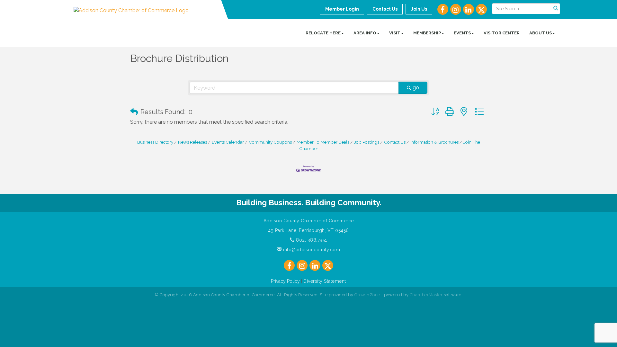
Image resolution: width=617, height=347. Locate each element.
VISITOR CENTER (502, 33)
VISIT (394, 33)
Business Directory (155, 142)
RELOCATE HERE (323, 33)
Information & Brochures (434, 142)
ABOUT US (540, 33)
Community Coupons (270, 142)
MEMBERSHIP (427, 33)
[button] (134, 112)
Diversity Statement (324, 281)
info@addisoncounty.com (311, 249)
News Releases (192, 142)
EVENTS (462, 33)
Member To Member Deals (323, 142)
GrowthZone (367, 294)
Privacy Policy (285, 281)
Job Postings (366, 142)
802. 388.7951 (311, 240)
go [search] (416, 88)
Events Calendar (228, 142)
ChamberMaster (426, 294)
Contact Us (395, 142)
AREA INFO (364, 33)
